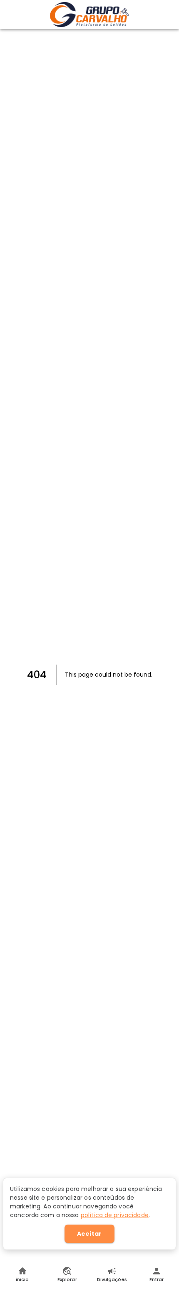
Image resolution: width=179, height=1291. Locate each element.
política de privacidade (115, 1215)
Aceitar (89, 1234)
